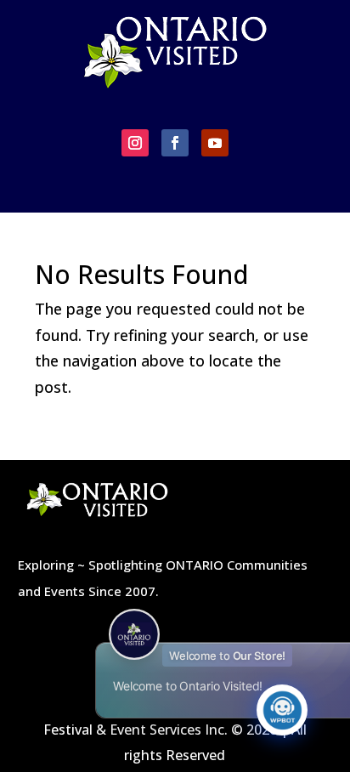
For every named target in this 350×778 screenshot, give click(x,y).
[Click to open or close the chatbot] (282, 709)
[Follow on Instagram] (135, 142)
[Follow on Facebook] (175, 142)
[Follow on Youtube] (215, 142)
